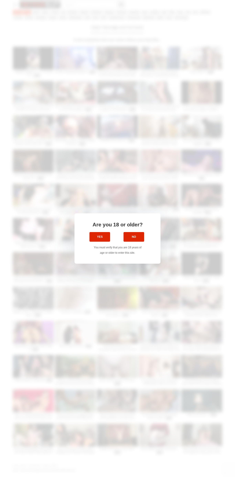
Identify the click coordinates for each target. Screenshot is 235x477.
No (134, 236)
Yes (100, 236)
